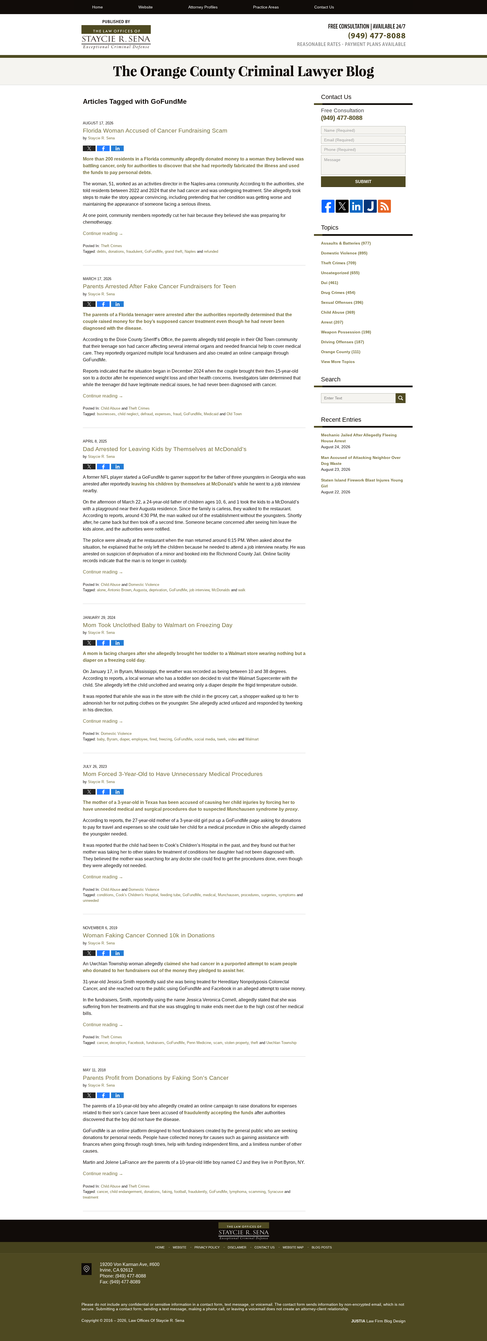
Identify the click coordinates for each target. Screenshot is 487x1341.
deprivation (158, 590)
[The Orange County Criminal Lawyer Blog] (243, 71)
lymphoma (237, 1192)
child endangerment (126, 1192)
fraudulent (134, 251)
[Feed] (384, 206)
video (232, 739)
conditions (105, 895)
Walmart (252, 739)
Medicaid (211, 414)
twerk (221, 739)
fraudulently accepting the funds (218, 1112)
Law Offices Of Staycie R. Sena (156, 1320)
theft (254, 1043)
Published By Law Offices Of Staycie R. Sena (351, 35)
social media (204, 739)
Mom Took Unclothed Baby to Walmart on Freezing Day (158, 625)
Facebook (136, 1043)
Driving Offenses (342, 342)
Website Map (293, 1247)
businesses (106, 414)
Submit (363, 181)
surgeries (268, 895)
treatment (90, 1197)
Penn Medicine (199, 1043)
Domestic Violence (144, 584)
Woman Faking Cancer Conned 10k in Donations (149, 935)
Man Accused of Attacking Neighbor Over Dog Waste (360, 460)
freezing (165, 739)
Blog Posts (322, 1247)
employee (139, 739)
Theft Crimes (111, 246)
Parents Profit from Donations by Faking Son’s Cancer (156, 1077)
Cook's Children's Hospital (137, 895)
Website (145, 7)
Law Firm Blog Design (378, 1321)
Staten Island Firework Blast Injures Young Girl (362, 483)
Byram (112, 739)
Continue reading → (103, 233)
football (180, 1192)
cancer (102, 1043)
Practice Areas (266, 7)
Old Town (234, 414)
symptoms (287, 895)
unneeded (91, 900)
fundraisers (155, 1043)
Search (401, 398)
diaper (124, 739)
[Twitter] (342, 206)
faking (167, 1192)
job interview (199, 590)
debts (101, 251)
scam (217, 1043)
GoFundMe (154, 251)
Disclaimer (237, 1247)
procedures (250, 895)
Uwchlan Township (281, 1043)
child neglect (128, 414)
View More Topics (338, 361)
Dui (329, 282)
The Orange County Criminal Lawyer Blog (116, 34)
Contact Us (324, 7)
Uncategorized (340, 273)
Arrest (332, 322)
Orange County (340, 351)
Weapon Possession (346, 332)
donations (116, 251)
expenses (163, 414)
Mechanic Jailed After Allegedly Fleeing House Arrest (359, 438)
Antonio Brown (119, 590)
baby (101, 739)
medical (209, 895)
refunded (211, 251)
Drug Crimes (338, 292)
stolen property (237, 1043)
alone (101, 590)
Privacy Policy (207, 1247)
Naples (190, 251)
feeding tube (170, 895)
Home (97, 7)
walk (241, 590)
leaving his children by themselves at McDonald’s (183, 484)
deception (118, 1043)
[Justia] (370, 206)
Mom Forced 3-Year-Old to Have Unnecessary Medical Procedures (173, 774)
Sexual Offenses (342, 302)
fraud (177, 414)
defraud (147, 414)
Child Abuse (110, 408)
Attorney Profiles (203, 7)
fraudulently (197, 1192)
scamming (257, 1192)
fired (153, 739)
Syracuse (275, 1192)
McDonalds (221, 590)
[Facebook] (328, 206)
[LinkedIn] (356, 206)
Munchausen (228, 895)
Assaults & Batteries (346, 243)
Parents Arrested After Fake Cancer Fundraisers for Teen (159, 286)
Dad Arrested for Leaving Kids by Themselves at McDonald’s (165, 449)
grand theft (173, 251)
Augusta (140, 590)
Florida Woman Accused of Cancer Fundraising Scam (155, 130)
